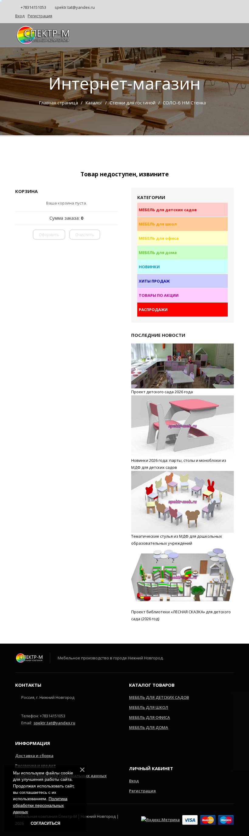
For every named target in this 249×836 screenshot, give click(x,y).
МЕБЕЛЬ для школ (158, 224)
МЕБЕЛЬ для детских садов (168, 209)
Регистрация (142, 791)
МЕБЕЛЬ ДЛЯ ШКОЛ (148, 707)
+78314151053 (33, 7)
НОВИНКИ (149, 266)
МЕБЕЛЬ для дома (158, 252)
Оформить (49, 234)
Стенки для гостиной (132, 103)
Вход (134, 781)
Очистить (84, 234)
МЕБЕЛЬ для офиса (159, 238)
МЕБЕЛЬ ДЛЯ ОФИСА (149, 717)
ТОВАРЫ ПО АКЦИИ (159, 295)
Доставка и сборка (34, 755)
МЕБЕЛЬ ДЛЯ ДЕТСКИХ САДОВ (159, 697)
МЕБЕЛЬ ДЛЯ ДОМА (148, 727)
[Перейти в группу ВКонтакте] (152, 747)
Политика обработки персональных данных (40, 805)
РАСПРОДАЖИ (153, 309)
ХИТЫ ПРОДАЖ (154, 281)
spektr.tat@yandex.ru (74, 7)
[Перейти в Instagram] (133, 747)
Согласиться (45, 823)
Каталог (93, 103)
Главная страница (58, 103)
